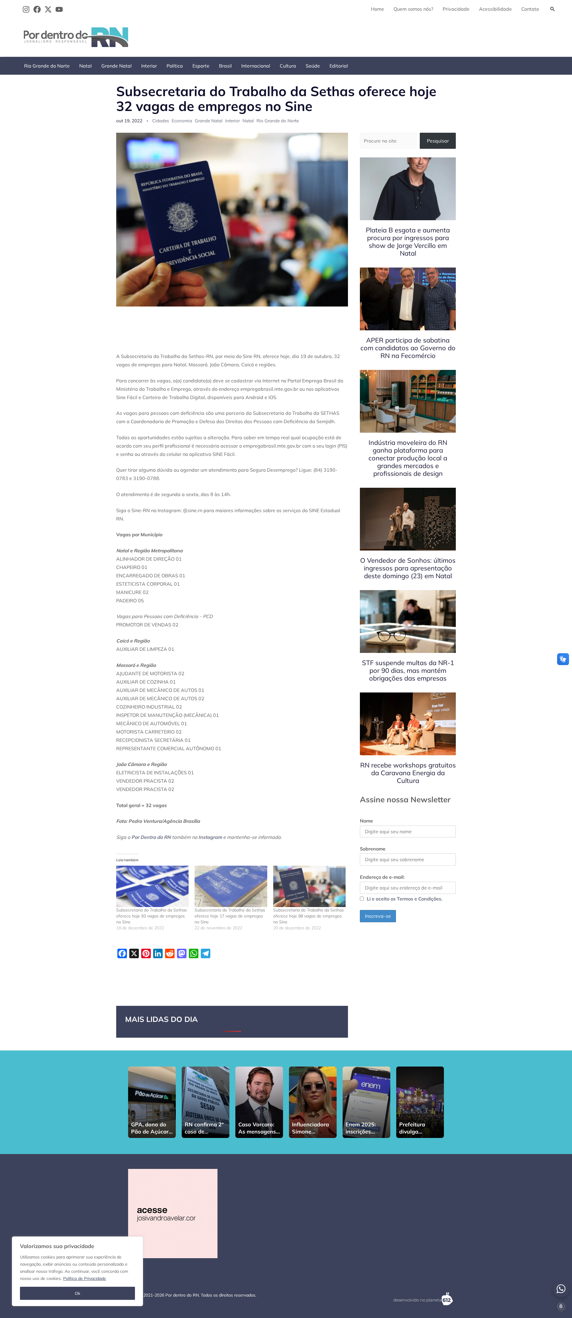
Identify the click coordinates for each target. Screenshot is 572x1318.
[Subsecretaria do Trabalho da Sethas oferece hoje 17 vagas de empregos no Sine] (231, 886)
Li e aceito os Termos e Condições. (404, 899)
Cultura (288, 66)
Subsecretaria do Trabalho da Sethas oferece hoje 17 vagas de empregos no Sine (230, 916)
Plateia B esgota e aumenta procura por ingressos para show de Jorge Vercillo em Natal (408, 241)
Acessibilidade (495, 9)
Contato (530, 9)
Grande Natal (116, 66)
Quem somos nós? (413, 9)
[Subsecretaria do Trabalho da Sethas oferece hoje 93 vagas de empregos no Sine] (152, 886)
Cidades (160, 120)
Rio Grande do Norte (47, 66)
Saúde (313, 66)
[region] (77, 1271)
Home (377, 9)
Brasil (225, 66)
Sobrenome (373, 849)
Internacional (255, 66)
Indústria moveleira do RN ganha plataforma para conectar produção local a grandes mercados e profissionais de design (408, 458)
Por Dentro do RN (151, 837)
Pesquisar (438, 141)
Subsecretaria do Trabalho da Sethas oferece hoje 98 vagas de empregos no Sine (308, 916)
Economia (182, 120)
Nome (366, 821)
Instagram (210, 837)
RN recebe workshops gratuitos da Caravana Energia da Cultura (408, 773)
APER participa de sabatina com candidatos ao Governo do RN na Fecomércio (408, 348)
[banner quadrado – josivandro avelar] (172, 1213)
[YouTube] (59, 9)
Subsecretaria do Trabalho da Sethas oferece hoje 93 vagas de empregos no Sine (151, 916)
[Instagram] (26, 9)
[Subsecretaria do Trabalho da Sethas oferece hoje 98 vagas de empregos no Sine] (309, 886)
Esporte (200, 66)
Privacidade (456, 9)
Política (175, 66)
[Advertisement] (450, 36)
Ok (77, 1293)
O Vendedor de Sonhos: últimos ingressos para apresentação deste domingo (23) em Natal (408, 568)
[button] (553, 9)
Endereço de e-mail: (382, 877)
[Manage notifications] (561, 1306)
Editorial (338, 66)
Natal (85, 66)
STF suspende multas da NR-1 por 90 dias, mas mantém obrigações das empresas (408, 670)
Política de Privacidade (84, 1278)
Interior (149, 66)
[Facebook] (37, 9)
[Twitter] (48, 9)
